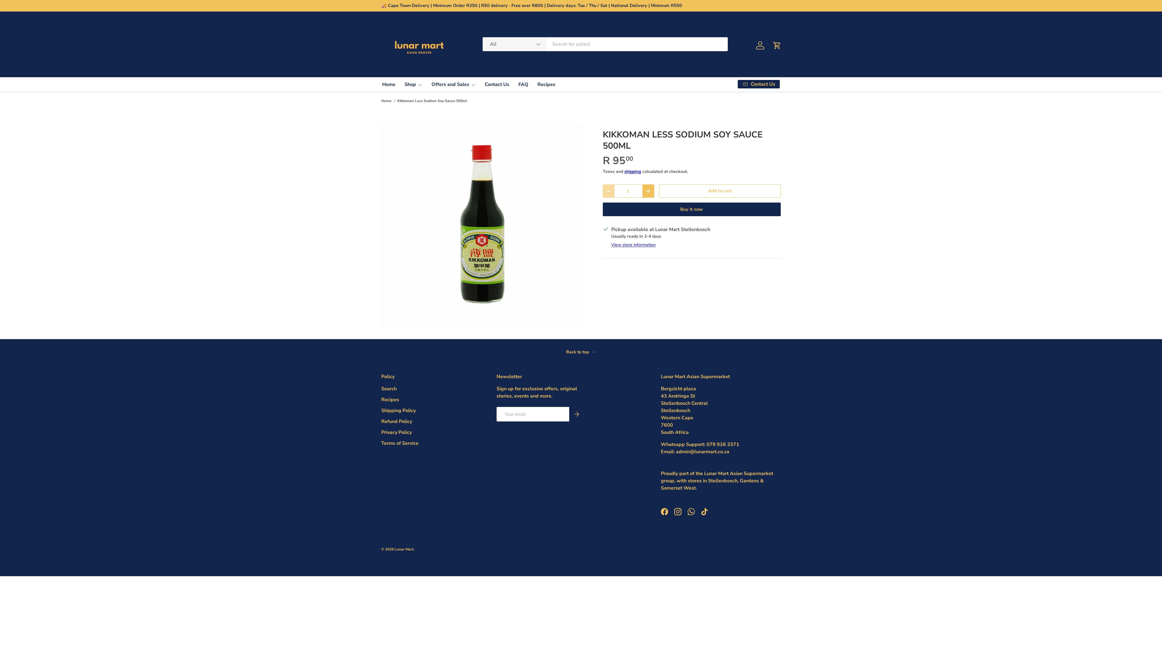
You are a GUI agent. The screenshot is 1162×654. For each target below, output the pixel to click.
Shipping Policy (398, 410)
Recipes (546, 84)
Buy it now (691, 209)
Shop (410, 84)
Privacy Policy (396, 432)
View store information (633, 245)
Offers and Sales (450, 84)
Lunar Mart (404, 549)
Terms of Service (400, 443)
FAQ (523, 84)
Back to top (578, 352)
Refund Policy (396, 421)
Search (389, 388)
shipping (632, 171)
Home (389, 84)
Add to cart (720, 191)
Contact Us (497, 84)
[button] (777, 45)
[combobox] (605, 44)
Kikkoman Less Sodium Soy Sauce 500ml (432, 101)
